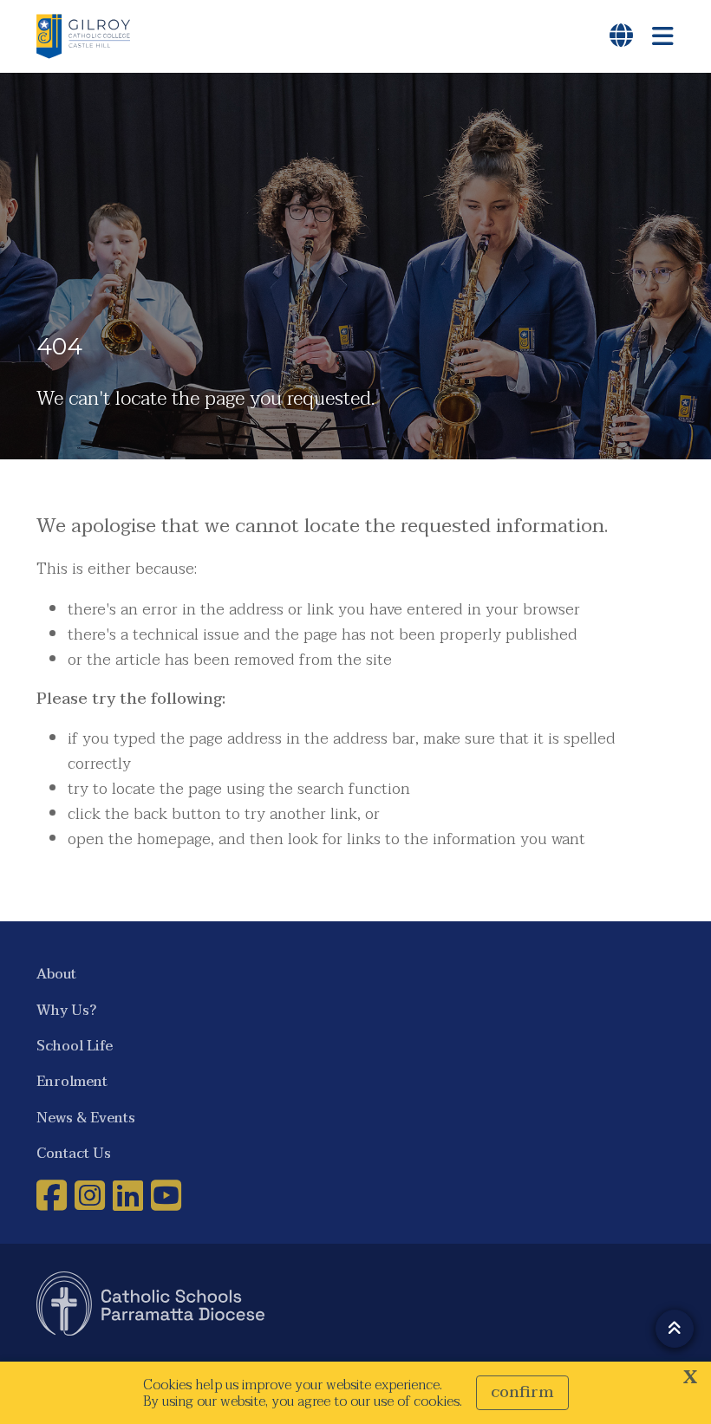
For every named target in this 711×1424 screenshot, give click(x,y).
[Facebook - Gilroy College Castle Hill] (53, 1195)
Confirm (522, 1392)
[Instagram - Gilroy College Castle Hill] (92, 1195)
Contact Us (73, 1153)
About (56, 973)
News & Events (85, 1117)
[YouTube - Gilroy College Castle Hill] (168, 1195)
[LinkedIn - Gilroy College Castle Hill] (130, 1195)
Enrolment (72, 1081)
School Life (74, 1045)
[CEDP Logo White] (150, 1303)
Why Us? (66, 1010)
